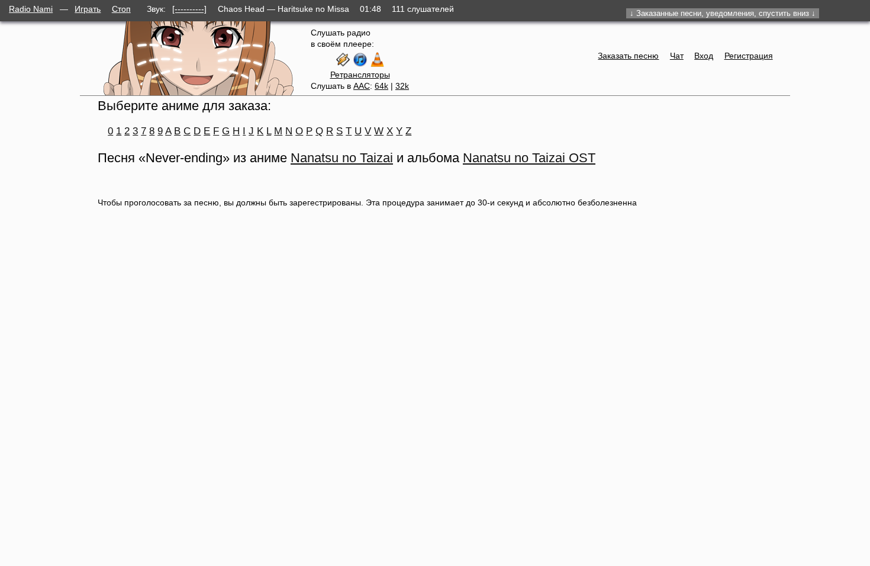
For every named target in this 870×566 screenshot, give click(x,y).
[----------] (189, 9)
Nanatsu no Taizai (342, 157)
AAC (361, 86)
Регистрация (748, 55)
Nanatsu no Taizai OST (529, 157)
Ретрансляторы (360, 74)
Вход (703, 55)
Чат (677, 55)
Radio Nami (31, 9)
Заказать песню (628, 55)
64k (381, 86)
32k (402, 86)
